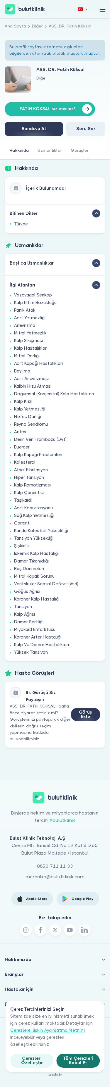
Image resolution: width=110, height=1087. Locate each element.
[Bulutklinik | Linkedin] (84, 930)
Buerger (22, 447)
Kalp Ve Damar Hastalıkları (41, 644)
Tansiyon (23, 606)
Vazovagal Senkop (33, 295)
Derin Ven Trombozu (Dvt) (40, 439)
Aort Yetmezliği (29, 317)
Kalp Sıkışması (28, 340)
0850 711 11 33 (55, 866)
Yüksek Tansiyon (31, 652)
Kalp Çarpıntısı (29, 492)
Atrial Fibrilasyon (31, 469)
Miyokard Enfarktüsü (34, 629)
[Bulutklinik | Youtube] (70, 930)
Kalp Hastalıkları (31, 348)
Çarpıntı (22, 523)
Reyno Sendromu (31, 424)
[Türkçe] (83, 9)
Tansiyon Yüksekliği (33, 538)
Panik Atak (24, 310)
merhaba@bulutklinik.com (55, 876)
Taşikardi (23, 500)
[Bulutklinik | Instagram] (26, 930)
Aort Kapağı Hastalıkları (38, 363)
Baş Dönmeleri (29, 568)
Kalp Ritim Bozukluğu (35, 302)
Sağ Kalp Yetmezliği (34, 515)
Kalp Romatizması (32, 485)
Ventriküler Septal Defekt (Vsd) (46, 583)
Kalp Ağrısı (24, 614)
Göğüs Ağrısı (27, 591)
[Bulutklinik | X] (55, 930)
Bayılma (22, 371)
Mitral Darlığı (27, 355)
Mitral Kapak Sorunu (34, 576)
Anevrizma (24, 325)
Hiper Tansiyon (29, 477)
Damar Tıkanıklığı (31, 561)
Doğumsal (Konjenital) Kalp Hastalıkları (54, 393)
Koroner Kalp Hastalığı (37, 599)
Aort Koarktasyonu (33, 507)
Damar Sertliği (28, 621)
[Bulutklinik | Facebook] (40, 930)
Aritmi (20, 431)
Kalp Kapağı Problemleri (38, 454)
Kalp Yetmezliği (29, 409)
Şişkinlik (22, 545)
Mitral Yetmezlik (30, 333)
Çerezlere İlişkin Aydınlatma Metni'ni (47, 1030)
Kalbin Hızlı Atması (32, 386)
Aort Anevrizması (31, 378)
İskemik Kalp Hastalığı (36, 553)
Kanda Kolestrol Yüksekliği (41, 530)
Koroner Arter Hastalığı (37, 637)
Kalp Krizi (23, 401)
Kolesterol (24, 462)
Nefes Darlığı (27, 416)
